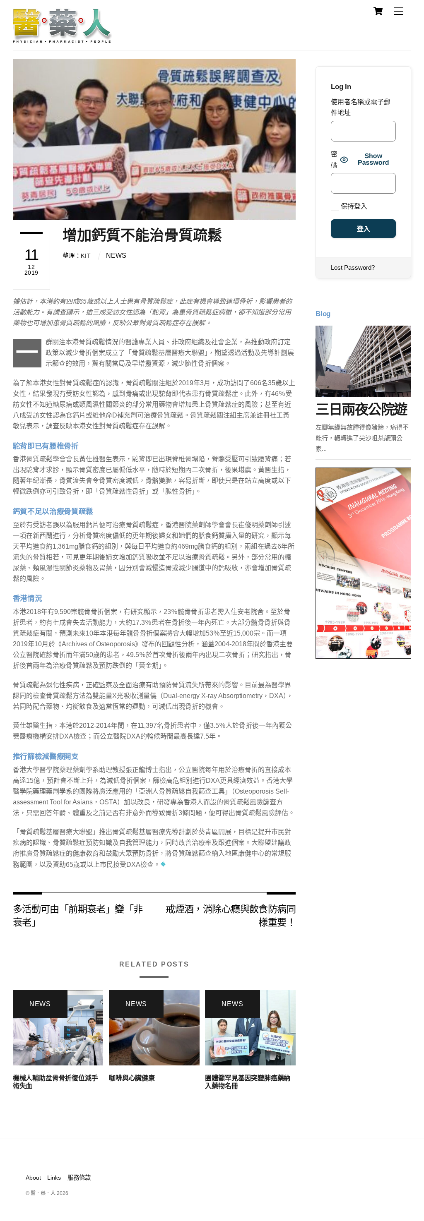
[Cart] (378, 11)
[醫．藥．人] (62, 39)
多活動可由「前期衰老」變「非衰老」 (78, 915)
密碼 (334, 159)
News (116, 255)
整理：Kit (77, 255)
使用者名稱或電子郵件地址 (360, 107)
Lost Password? (353, 267)
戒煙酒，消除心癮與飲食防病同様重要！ (231, 915)
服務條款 (79, 1177)
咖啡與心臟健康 (132, 1078)
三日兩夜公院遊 (361, 409)
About (33, 1177)
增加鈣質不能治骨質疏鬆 (142, 235)
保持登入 (353, 206)
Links (54, 1177)
